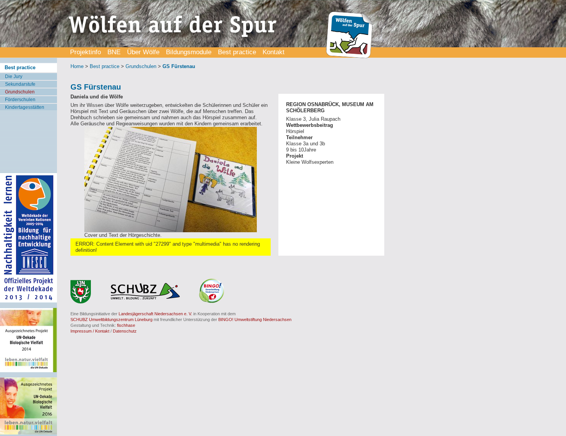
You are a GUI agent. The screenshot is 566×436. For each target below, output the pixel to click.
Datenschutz (125, 331)
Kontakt (274, 52)
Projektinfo (85, 52)
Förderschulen (20, 99)
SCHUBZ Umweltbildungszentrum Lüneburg (111, 319)
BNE (114, 52)
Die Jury (13, 76)
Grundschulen (20, 92)
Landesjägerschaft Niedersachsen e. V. (155, 313)
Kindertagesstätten (24, 107)
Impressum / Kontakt (89, 331)
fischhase (126, 325)
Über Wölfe (143, 52)
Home (77, 66)
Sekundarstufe (20, 84)
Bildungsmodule (188, 52)
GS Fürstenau (178, 66)
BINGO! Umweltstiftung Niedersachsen (254, 319)
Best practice (237, 52)
